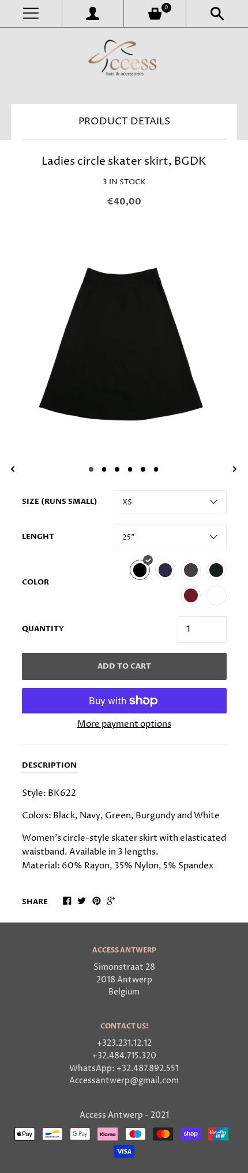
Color (35, 582)
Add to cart (124, 666)
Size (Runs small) (59, 501)
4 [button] (130, 469)
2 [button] (104, 469)
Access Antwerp (111, 1115)
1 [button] (91, 469)
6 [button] (156, 469)
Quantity (43, 629)
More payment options (124, 724)
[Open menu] (31, 13)
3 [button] (117, 469)
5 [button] (143, 469)
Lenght (38, 537)
